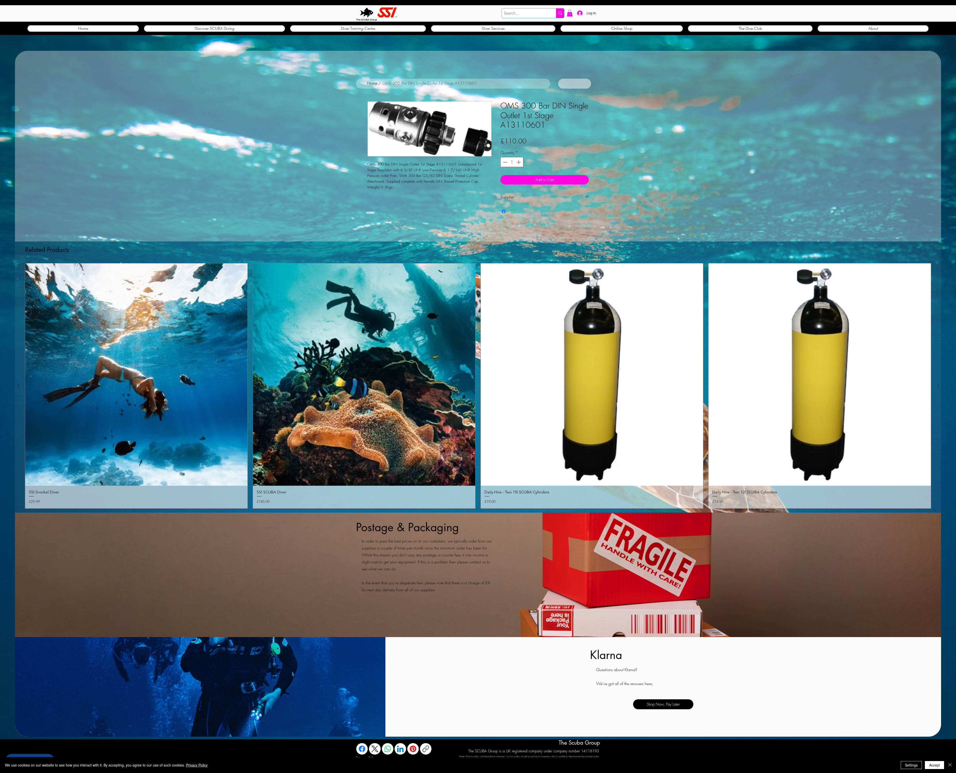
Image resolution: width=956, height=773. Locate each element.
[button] (570, 13)
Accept (934, 765)
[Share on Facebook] (504, 211)
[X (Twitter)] (375, 749)
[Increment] (519, 162)
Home (372, 83)
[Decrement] (504, 162)
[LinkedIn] (400, 749)
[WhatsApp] (387, 749)
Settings (911, 765)
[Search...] (560, 13)
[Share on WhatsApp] (513, 211)
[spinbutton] (512, 162)
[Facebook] (362, 749)
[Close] (950, 765)
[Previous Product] (18, 386)
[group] (478, 386)
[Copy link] (425, 749)
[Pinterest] (413, 749)
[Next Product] (938, 386)
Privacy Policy (197, 765)
